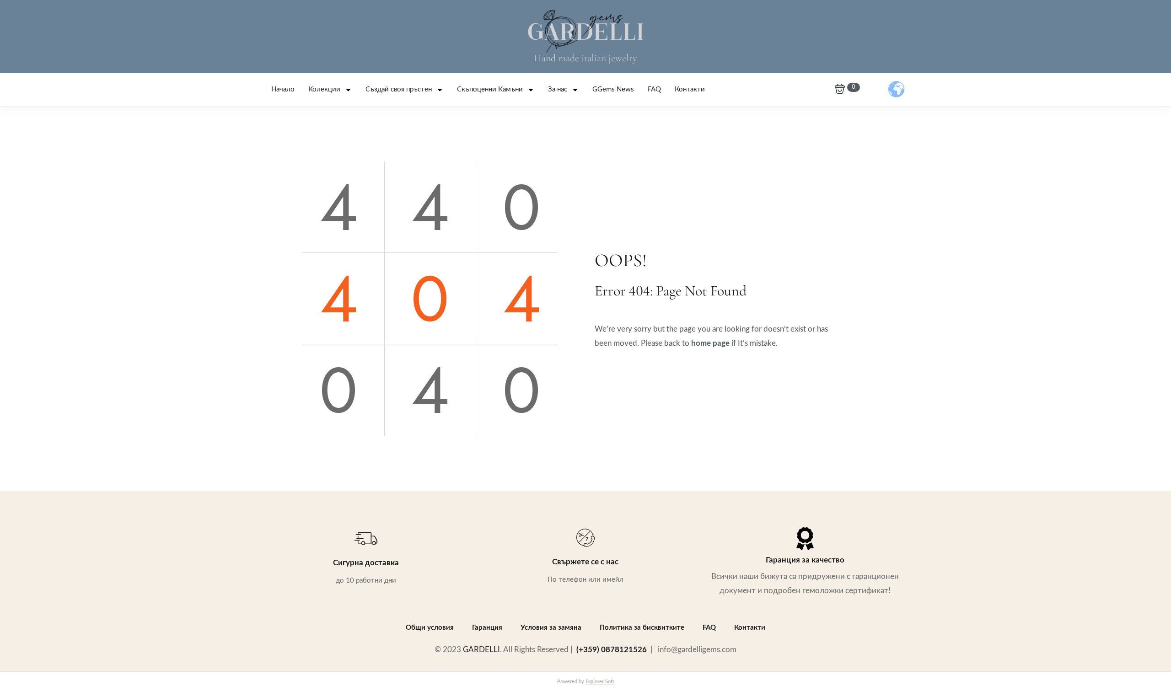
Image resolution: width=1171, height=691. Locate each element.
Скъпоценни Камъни (490, 89)
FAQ (654, 89)
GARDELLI (481, 650)
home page (710, 343)
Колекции (324, 89)
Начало (283, 89)
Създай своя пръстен (398, 89)
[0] (840, 89)
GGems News (613, 89)
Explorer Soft (600, 681)
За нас (557, 89)
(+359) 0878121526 (611, 650)
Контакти (690, 89)
